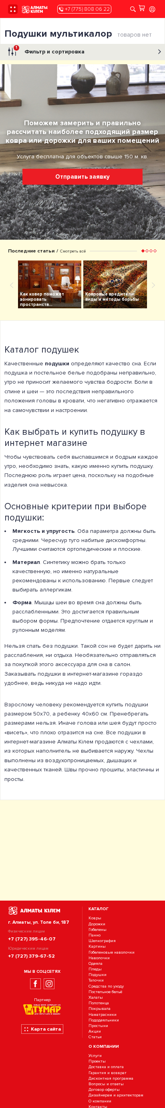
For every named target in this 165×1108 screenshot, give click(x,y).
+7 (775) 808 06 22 (87, 9)
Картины (97, 946)
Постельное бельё (105, 991)
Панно (95, 935)
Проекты (97, 1061)
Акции (95, 1031)
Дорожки (97, 924)
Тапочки (96, 980)
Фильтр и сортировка (50, 50)
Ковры (95, 918)
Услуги (95, 1055)
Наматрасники (103, 1014)
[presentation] (11, 285)
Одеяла (96, 963)
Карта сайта (46, 1029)
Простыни (98, 1025)
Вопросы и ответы (106, 1083)
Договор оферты (104, 1089)
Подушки (98, 974)
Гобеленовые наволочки (112, 952)
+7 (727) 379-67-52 (31, 956)
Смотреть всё (73, 251)
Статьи (95, 1037)
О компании (100, 1101)
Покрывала (100, 1008)
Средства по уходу (106, 986)
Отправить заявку (82, 176)
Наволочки (99, 957)
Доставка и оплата (106, 1067)
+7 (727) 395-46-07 (32, 939)
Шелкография (102, 940)
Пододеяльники (104, 1020)
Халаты (96, 997)
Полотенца (99, 1002)
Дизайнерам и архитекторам (116, 1095)
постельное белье (59, 372)
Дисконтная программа (111, 1078)
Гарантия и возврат (108, 1072)
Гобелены (98, 929)
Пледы (95, 969)
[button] (143, 250)
